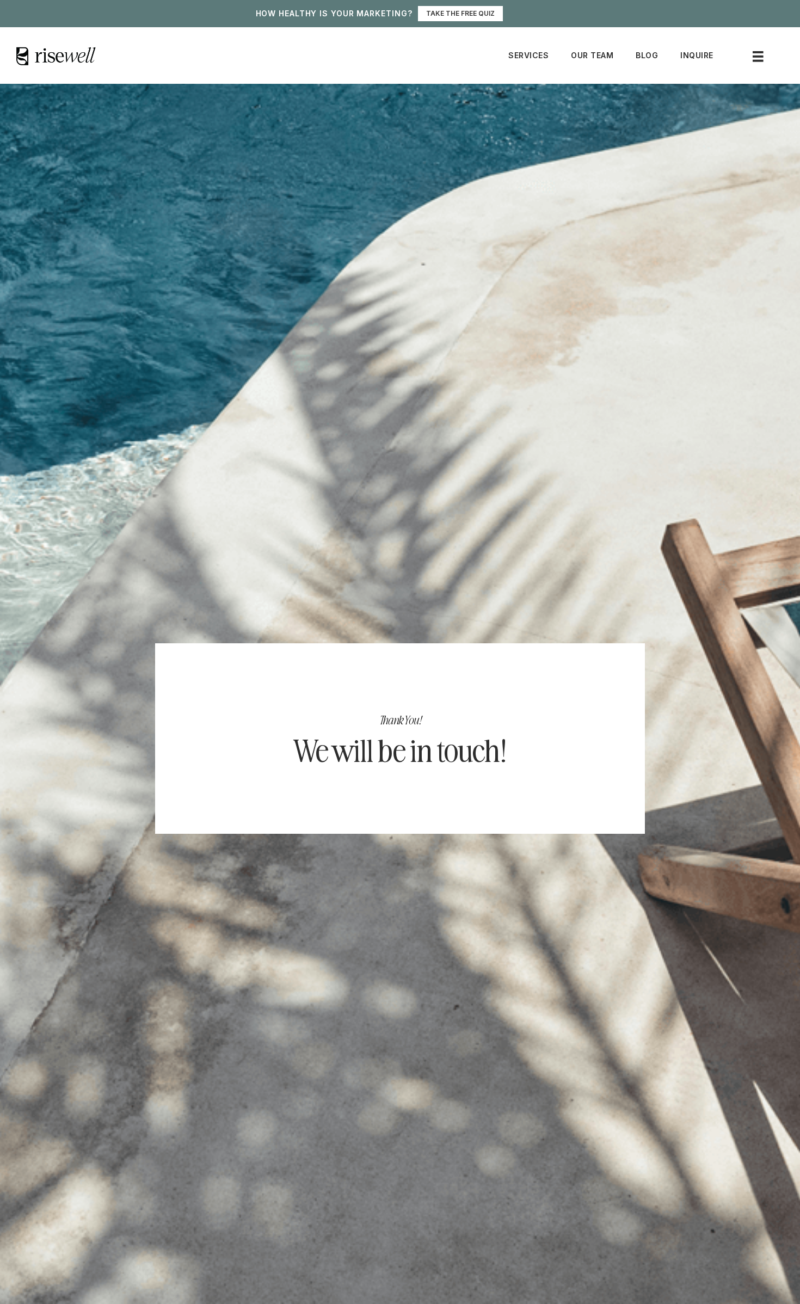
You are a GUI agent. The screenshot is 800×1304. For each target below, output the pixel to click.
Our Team (592, 55)
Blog (647, 55)
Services (528, 55)
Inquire (696, 55)
